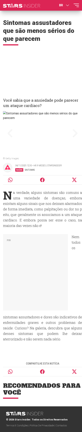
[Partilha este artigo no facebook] (42, 179)
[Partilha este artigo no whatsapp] (10, 179)
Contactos (61, 425)
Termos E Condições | (18, 425)
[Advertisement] (41, 70)
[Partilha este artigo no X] (74, 179)
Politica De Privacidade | (43, 425)
